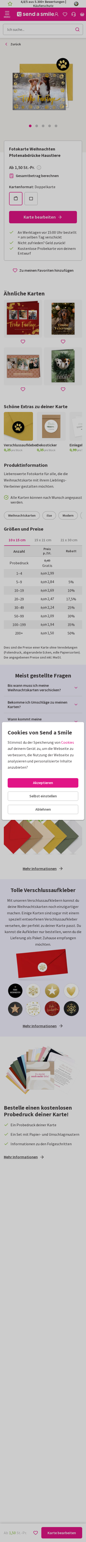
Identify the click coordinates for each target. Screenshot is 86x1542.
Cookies (67, 742)
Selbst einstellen (43, 796)
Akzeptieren (43, 782)
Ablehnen (43, 809)
